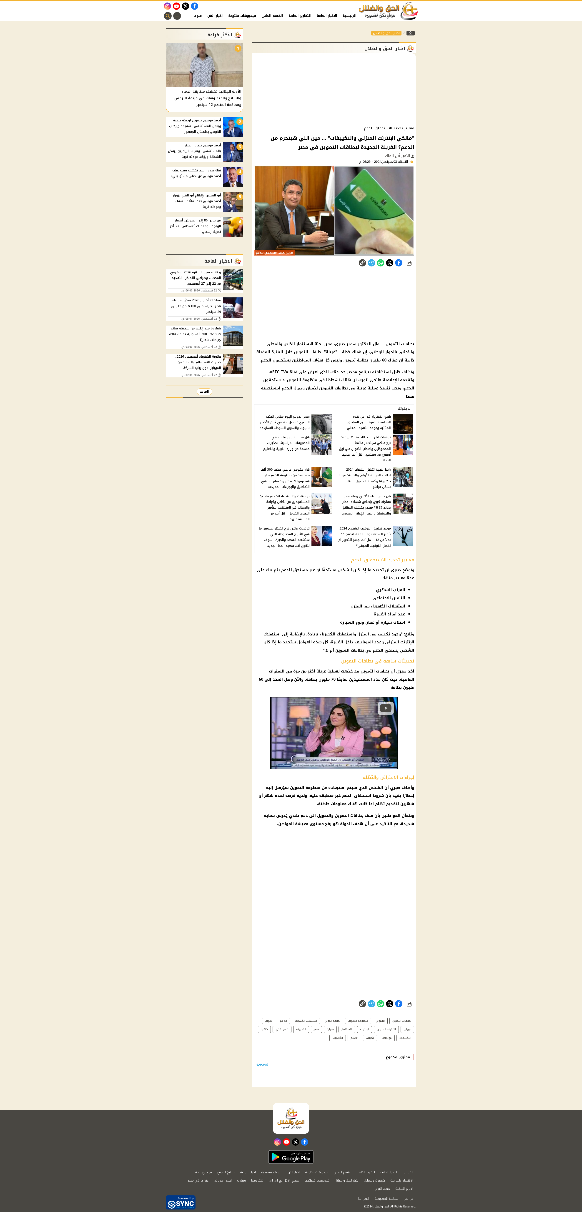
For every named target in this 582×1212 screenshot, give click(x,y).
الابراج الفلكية (404, 1189)
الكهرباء (337, 1037)
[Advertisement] (334, 89)
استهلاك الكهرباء (306, 1020)
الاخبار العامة (327, 16)
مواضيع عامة (203, 1172)
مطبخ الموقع (226, 1172)
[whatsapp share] (380, 262)
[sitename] (291, 1118)
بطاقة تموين (332, 1020)
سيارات (241, 1180)
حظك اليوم (382, 1189)
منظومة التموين (358, 1020)
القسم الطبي (272, 16)
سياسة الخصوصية (386, 1199)
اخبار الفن (215, 16)
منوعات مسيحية (271, 1172)
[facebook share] (398, 262)
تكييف (370, 1037)
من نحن (408, 1199)
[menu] (177, 16)
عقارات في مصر (198, 1180)
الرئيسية (349, 16)
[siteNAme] (388, 11)
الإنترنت (364, 1029)
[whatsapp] (362, 262)
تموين (268, 1020)
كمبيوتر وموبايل (374, 1180)
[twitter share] (389, 262)
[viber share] (371, 262)
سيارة (330, 1029)
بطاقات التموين (401, 1020)
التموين (380, 1020)
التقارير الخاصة (299, 16)
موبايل (407, 1029)
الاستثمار (346, 1029)
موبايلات (387, 1037)
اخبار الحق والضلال (386, 33)
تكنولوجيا (257, 1180)
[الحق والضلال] (410, 33)
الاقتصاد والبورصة (401, 1180)
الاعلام (354, 1037)
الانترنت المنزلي (386, 1029)
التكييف (301, 1029)
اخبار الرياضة (248, 1172)
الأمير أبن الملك (398, 155)
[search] (168, 16)
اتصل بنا (363, 1199)
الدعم (283, 1020)
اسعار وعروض (223, 1180)
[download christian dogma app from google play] (291, 1157)
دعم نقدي (282, 1029)
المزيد (204, 392)
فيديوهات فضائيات (317, 1180)
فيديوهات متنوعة (242, 16)
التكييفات (405, 1037)
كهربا (264, 1029)
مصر (316, 1029)
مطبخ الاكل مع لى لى (284, 1180)
